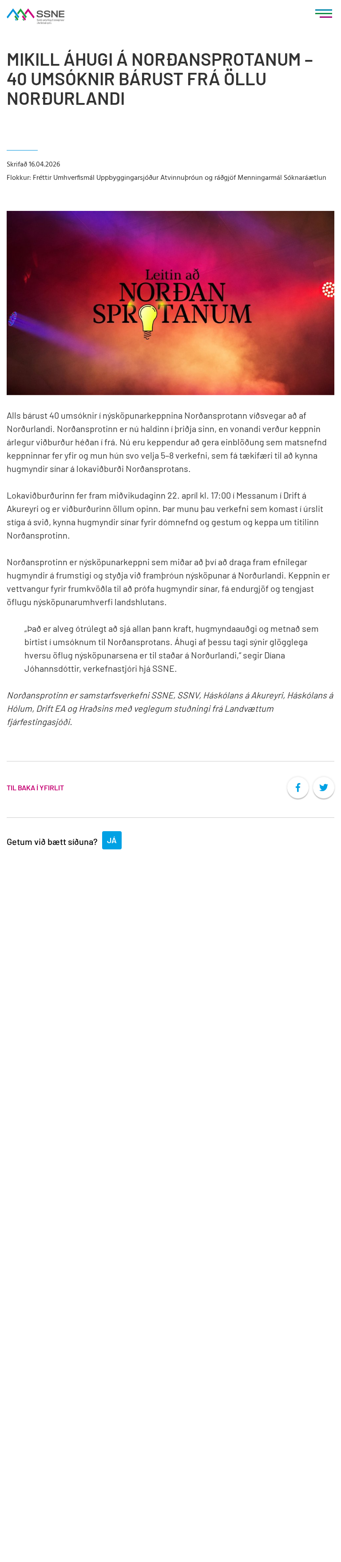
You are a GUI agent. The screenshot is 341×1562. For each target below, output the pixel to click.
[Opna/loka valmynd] (323, 15)
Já (112, 840)
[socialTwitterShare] (323, 787)
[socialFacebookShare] (298, 787)
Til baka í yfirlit (35, 787)
